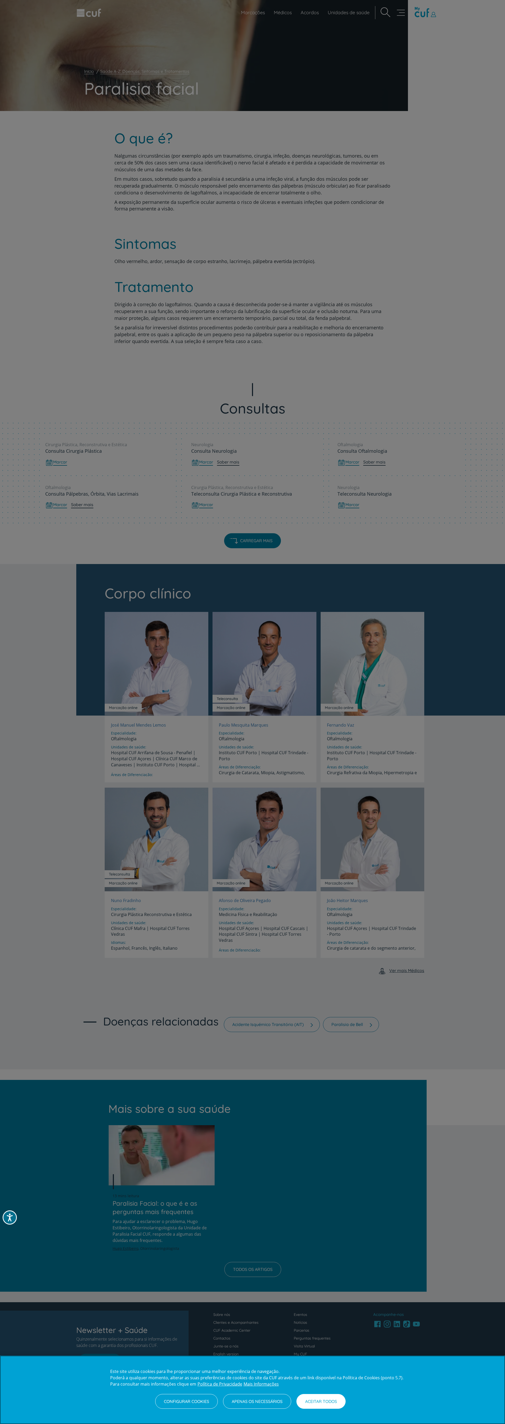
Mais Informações (261, 1384)
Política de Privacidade (220, 1384)
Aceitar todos (321, 1401)
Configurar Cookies (186, 1401)
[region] (252, 1390)
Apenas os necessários (257, 1401)
